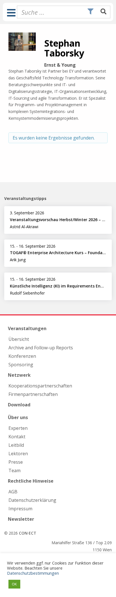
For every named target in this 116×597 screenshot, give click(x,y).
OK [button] (14, 584)
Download (19, 405)
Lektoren (18, 453)
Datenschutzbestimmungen (33, 573)
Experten (18, 428)
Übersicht (18, 339)
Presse (15, 462)
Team (14, 470)
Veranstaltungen (27, 328)
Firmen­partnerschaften (33, 394)
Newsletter (21, 519)
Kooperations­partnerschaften (40, 386)
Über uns (18, 417)
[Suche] (103, 11)
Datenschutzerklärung (32, 500)
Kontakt (16, 436)
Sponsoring (20, 364)
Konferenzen (22, 356)
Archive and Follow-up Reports (40, 348)
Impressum (20, 509)
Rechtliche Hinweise (30, 481)
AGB (12, 492)
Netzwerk (19, 375)
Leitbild (16, 445)
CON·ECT (27, 533)
